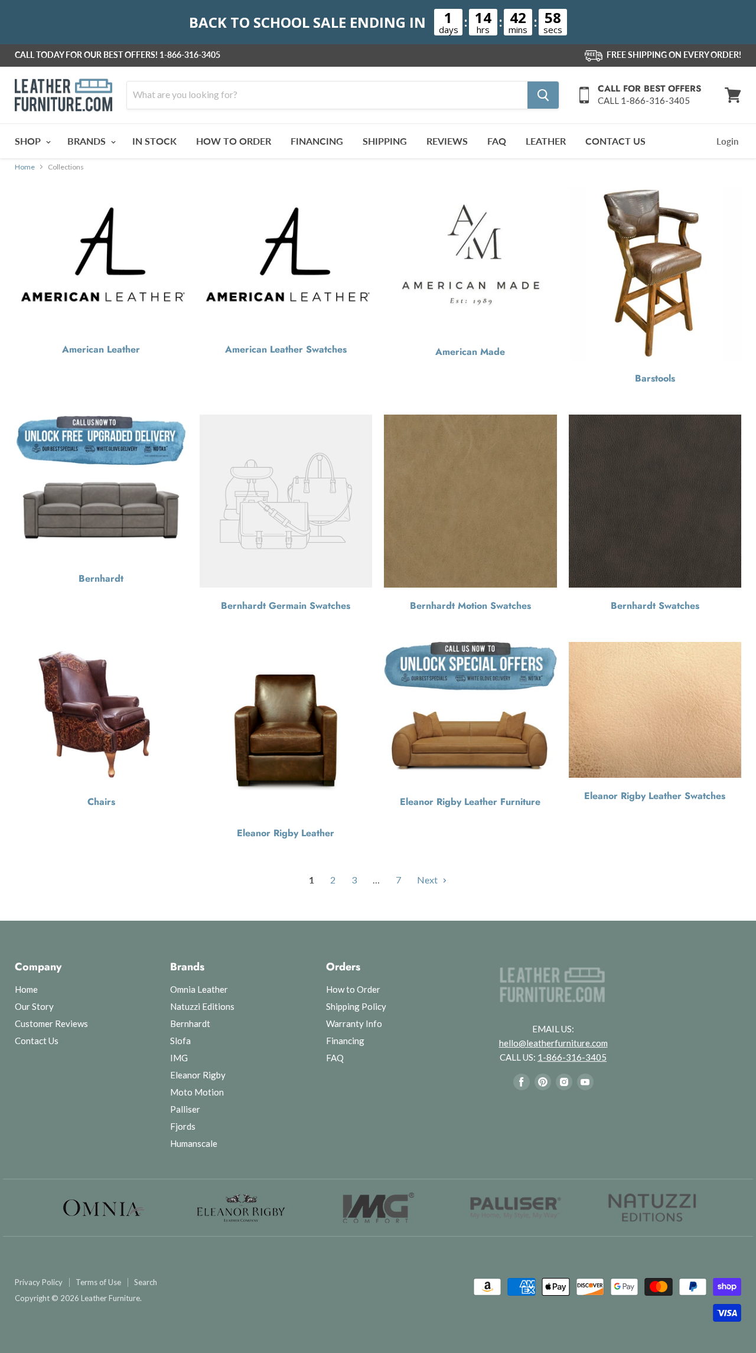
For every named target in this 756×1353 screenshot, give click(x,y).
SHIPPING (385, 140)
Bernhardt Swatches (655, 605)
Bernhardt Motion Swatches (470, 605)
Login (727, 141)
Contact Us (36, 1040)
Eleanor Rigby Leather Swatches (654, 796)
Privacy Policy (39, 1282)
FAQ (496, 140)
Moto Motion (197, 1092)
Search (145, 1282)
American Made (470, 351)
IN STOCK (154, 140)
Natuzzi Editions (202, 1006)
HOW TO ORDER (233, 140)
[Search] (543, 95)
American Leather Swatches (286, 349)
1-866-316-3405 (189, 55)
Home (25, 167)
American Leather (101, 349)
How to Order (353, 989)
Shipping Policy (356, 1006)
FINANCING (317, 140)
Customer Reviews (51, 1023)
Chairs (101, 802)
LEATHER (546, 140)
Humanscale (193, 1143)
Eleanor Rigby (198, 1075)
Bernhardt (101, 578)
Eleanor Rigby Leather (285, 833)
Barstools (655, 378)
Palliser (185, 1109)
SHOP (29, 140)
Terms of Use (98, 1282)
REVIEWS (447, 140)
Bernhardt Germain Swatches (285, 605)
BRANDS (87, 140)
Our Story (34, 1006)
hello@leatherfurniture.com (553, 1043)
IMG (179, 1057)
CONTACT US (615, 140)
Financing (345, 1040)
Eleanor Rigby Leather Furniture (470, 802)
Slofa (180, 1040)
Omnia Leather (199, 989)
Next (428, 879)
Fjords (182, 1126)
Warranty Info (354, 1023)
